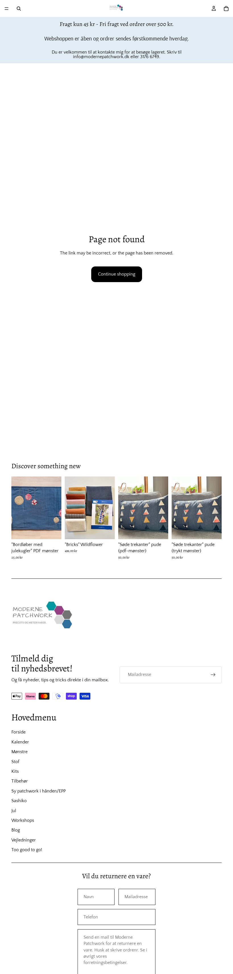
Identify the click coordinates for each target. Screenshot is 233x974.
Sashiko (19, 800)
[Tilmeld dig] (213, 675)
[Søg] (19, 8)
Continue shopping (116, 274)
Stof (15, 761)
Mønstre (19, 751)
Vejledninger (23, 840)
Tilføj (57, 530)
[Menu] (6, 8)
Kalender (20, 742)
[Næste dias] (55, 508)
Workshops (22, 820)
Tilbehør (19, 781)
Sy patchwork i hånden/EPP (38, 791)
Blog (15, 830)
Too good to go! (26, 849)
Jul (13, 810)
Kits (15, 771)
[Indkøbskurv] (226, 8)
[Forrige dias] (17, 508)
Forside (18, 732)
